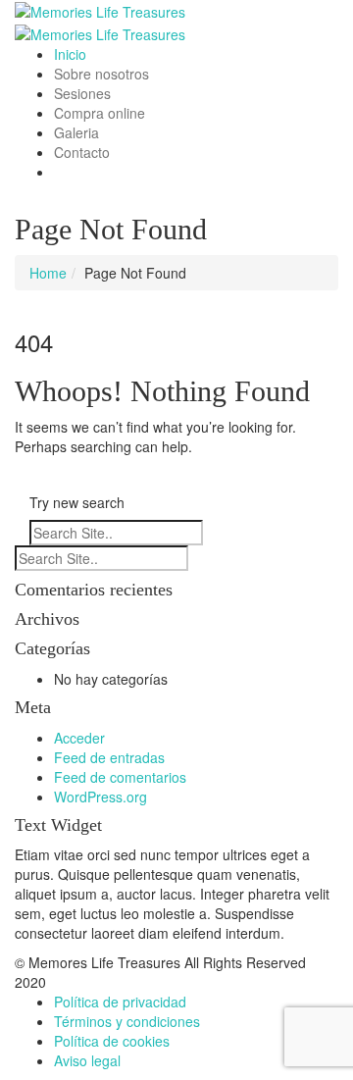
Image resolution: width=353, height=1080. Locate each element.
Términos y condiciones (127, 1021)
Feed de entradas (109, 757)
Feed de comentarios (120, 777)
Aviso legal (87, 1060)
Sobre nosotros (101, 73)
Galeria (76, 132)
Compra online (99, 113)
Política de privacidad (120, 1001)
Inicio (70, 54)
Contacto (82, 152)
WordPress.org (100, 796)
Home (48, 273)
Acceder (79, 737)
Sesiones (82, 93)
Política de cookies (112, 1041)
